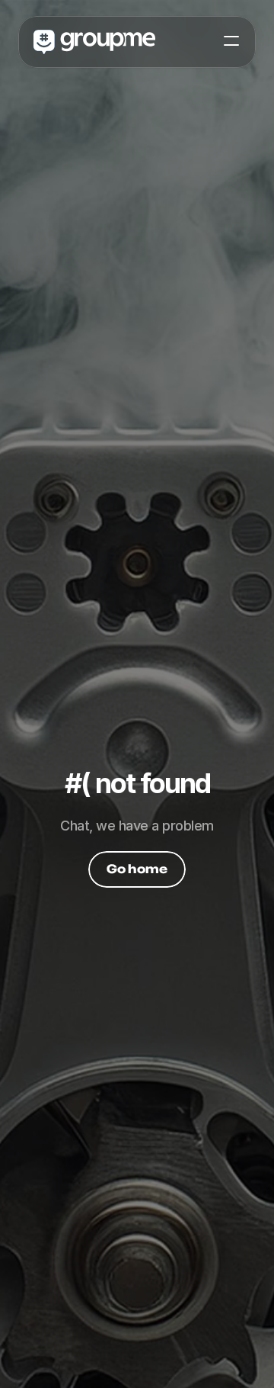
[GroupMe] (94, 41)
